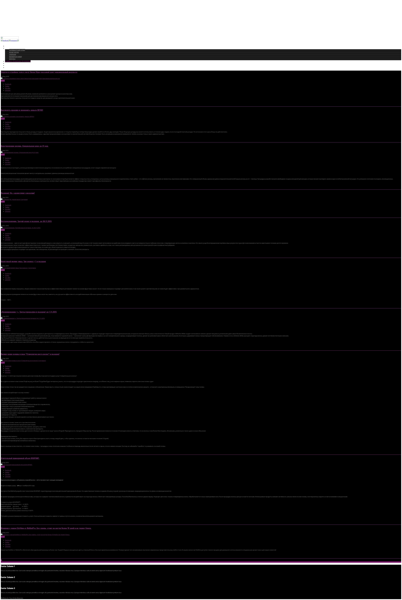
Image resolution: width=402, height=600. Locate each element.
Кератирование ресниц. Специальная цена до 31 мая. (24, 145)
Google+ (7, 88)
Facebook (8, 84)
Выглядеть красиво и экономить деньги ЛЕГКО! (22, 110)
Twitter (7, 86)
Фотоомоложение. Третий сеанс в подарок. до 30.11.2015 (26, 221)
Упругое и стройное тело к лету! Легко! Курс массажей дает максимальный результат (39, 71)
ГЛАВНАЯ (7, 46)
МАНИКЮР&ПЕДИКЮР (15, 57)
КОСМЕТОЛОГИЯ (14, 52)
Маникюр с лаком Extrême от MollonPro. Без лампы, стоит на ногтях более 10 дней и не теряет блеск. (46, 528)
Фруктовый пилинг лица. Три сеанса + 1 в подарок (23, 261)
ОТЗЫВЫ (7, 65)
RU (400, 23)
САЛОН (7, 63)
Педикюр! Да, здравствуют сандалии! (18, 192)
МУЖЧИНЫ (12, 59)
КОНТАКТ (7, 67)
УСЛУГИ (7, 48)
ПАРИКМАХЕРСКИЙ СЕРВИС (17, 50)
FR (397, 23)
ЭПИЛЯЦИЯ (12, 54)
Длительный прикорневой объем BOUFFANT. (20, 458)
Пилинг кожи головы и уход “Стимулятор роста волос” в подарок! (30, 354)
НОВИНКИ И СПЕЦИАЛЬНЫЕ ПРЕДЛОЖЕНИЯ (18, 61)
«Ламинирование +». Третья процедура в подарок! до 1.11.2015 (29, 311)
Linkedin (7, 90)
